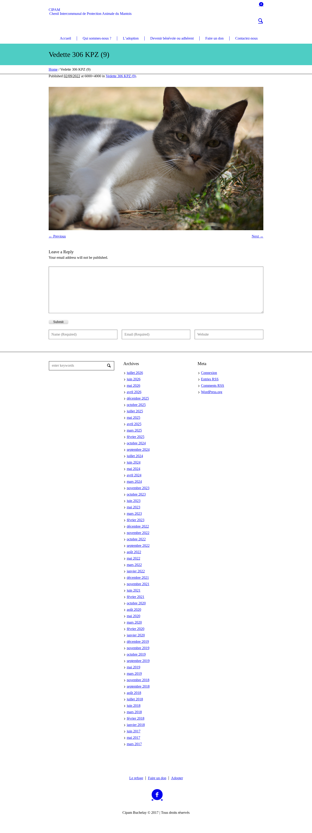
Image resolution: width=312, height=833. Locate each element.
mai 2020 (133, 616)
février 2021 (135, 597)
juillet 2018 (135, 699)
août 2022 (134, 552)
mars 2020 (134, 622)
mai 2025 (133, 417)
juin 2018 (133, 706)
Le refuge (136, 778)
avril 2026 (134, 392)
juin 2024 (133, 462)
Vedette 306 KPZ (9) (121, 76)
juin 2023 (133, 501)
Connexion (209, 373)
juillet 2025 (135, 411)
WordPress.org (211, 392)
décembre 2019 (138, 641)
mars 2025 (134, 430)
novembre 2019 (138, 648)
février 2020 (135, 629)
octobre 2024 (136, 443)
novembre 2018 (138, 680)
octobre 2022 (136, 539)
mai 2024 (133, 469)
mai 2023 (133, 507)
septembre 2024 (138, 449)
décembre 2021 (138, 577)
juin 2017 (133, 731)
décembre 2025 (138, 398)
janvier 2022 (136, 571)
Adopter (177, 778)
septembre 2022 (138, 545)
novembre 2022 (138, 533)
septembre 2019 (138, 661)
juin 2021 (133, 590)
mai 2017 (133, 738)
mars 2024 (134, 481)
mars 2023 (134, 513)
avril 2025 (134, 424)
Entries (210, 379)
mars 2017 (134, 744)
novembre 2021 (138, 584)
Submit (58, 322)
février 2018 (135, 718)
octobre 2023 (136, 494)
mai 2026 (133, 385)
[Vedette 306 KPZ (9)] (156, 158)
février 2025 (135, 437)
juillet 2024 (135, 456)
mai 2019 (133, 667)
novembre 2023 (138, 488)
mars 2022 (134, 565)
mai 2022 (133, 558)
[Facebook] (261, 4)
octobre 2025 (136, 405)
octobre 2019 (136, 654)
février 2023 (135, 520)
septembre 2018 (138, 686)
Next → (257, 236)
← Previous (57, 236)
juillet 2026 (135, 373)
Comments (212, 385)
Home (53, 69)
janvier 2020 (136, 635)
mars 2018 (134, 712)
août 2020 (134, 609)
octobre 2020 (136, 603)
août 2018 (134, 693)
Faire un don (157, 778)
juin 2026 (133, 379)
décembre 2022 (138, 526)
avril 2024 (134, 475)
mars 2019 (134, 673)
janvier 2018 (136, 725)
